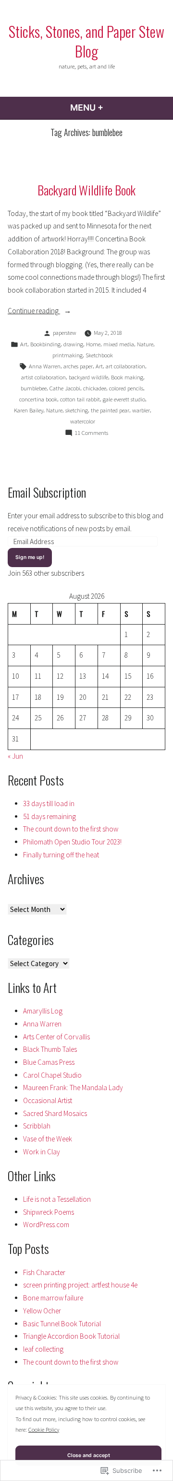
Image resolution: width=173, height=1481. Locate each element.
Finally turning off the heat (61, 854)
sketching (76, 410)
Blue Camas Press (48, 1062)
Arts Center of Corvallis (56, 1036)
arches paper (78, 366)
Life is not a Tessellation (57, 1199)
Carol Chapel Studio (52, 1075)
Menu (112, 108)
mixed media (118, 344)
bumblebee (34, 388)
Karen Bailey (28, 410)
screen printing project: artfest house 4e (80, 1284)
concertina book (38, 399)
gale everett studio (124, 399)
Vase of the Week (47, 1138)
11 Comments (91, 433)
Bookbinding (45, 344)
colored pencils (126, 388)
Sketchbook (99, 355)
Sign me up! (29, 557)
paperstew (64, 332)
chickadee (94, 388)
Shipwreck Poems (48, 1212)
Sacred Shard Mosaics (55, 1113)
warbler (141, 410)
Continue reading (34, 312)
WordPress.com (46, 1224)
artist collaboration (43, 377)
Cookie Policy (43, 1429)
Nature (145, 344)
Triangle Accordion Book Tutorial (71, 1336)
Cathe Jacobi (64, 388)
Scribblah (36, 1125)
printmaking (67, 355)
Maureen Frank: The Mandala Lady (73, 1087)
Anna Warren (45, 366)
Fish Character (44, 1272)
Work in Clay (41, 1151)
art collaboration (125, 366)
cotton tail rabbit (80, 399)
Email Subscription (47, 492)
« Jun (15, 756)
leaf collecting (43, 1349)
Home (93, 344)
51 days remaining (49, 816)
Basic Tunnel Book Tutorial (62, 1323)
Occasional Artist (47, 1100)
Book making (127, 377)
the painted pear (110, 410)
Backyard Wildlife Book (86, 190)
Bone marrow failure (53, 1297)
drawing (73, 344)
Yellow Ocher (42, 1310)
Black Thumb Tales (50, 1049)
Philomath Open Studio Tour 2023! (72, 841)
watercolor (82, 421)
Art (23, 344)
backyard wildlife (88, 377)
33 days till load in (48, 803)
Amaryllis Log (42, 1010)
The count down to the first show (70, 828)
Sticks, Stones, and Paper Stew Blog (86, 41)
